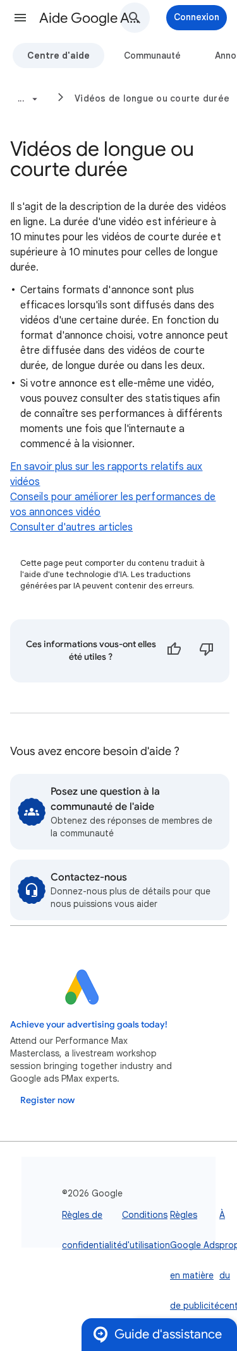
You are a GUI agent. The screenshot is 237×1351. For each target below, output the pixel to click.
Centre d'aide (58, 55)
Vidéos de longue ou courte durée (152, 98)
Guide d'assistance (168, 1334)
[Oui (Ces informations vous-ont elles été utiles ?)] (173, 651)
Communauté (152, 55)
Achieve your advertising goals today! (88, 1024)
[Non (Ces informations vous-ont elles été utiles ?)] (206, 651)
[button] (20, 18)
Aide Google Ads (90, 17)
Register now (47, 1100)
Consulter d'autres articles (71, 527)
